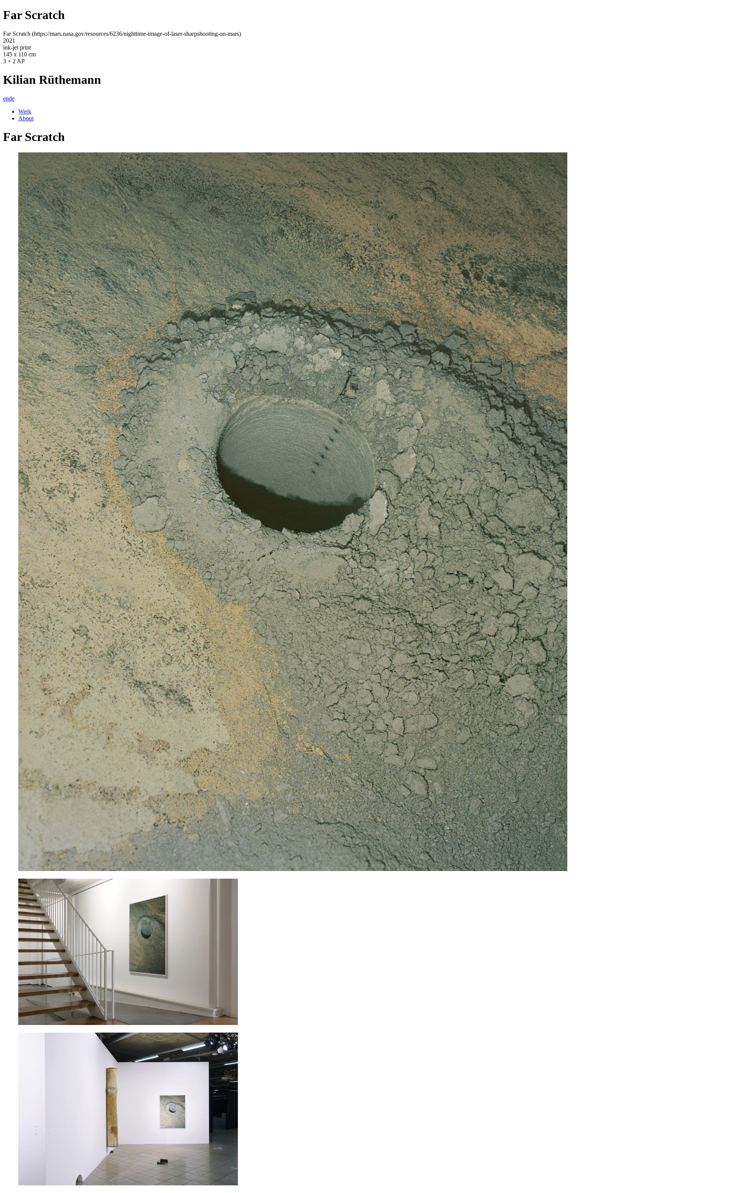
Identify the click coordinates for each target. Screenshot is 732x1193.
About (26, 118)
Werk (24, 111)
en (6, 98)
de (11, 98)
